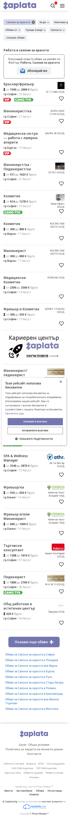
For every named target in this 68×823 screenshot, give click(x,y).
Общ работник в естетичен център (19, 606)
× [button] (60, 382)
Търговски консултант (13, 547)
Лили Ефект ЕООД (58, 205)
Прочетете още (14, 413)
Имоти (8, 790)
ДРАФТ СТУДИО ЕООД (55, 310)
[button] (34, 439)
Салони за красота (18, 22)
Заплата (56, 30)
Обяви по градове (33, 772)
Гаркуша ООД (56, 611)
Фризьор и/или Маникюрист (16, 516)
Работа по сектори (14, 763)
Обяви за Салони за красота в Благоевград (34, 694)
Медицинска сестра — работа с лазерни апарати (20, 138)
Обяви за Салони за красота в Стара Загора (34, 682)
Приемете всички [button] (35, 421)
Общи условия (38, 745)
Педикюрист (14, 577)
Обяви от (11, 30)
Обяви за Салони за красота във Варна (31, 666)
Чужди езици (33, 30)
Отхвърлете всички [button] (35, 430)
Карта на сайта (13, 772)
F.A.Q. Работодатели (22, 768)
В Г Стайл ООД (55, 91)
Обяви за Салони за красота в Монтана (31, 709)
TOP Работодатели (46, 768)
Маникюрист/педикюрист (15, 372)
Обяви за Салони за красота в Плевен (30, 688)
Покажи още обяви (31, 642)
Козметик (11, 196)
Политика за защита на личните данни (34, 749)
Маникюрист (14, 250)
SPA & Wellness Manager (15, 458)
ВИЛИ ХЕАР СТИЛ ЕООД (57, 112)
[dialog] (34, 411)
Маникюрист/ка (17, 111)
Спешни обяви (15, 37)
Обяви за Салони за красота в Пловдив (31, 660)
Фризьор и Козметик (21, 309)
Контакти (34, 754)
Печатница (55, 790)
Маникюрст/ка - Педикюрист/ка (17, 166)
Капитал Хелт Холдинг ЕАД (56, 494)
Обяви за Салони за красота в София (29, 654)
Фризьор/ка (13, 487)
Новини (34, 794)
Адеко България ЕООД (55, 555)
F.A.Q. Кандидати (56, 763)
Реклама (34, 777)
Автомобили (24, 790)
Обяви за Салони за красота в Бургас (30, 671)
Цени (22, 745)
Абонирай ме (37, 71)
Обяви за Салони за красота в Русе (28, 677)
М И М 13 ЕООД (55, 584)
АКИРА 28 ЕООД (55, 133)
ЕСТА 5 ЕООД (56, 172)
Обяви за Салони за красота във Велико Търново (32, 701)
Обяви (40, 790)
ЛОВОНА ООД (56, 277)
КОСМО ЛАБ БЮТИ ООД (57, 225)
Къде (43, 22)
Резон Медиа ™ (40, 813)
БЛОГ (41, 763)
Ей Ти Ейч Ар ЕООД (57, 464)
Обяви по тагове (54, 772)
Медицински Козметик (14, 279)
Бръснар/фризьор (18, 84)
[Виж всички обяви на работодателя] (61, 88)
